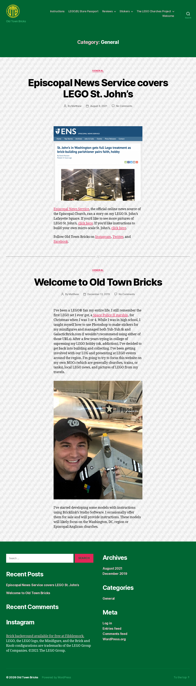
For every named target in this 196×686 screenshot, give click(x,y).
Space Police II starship (110, 315)
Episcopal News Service (71, 209)
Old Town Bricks (27, 677)
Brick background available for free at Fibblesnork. (45, 636)
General (98, 70)
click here (85, 223)
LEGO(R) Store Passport (83, 11)
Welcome (168, 15)
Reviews (107, 11)
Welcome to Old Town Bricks (98, 282)
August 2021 (112, 568)
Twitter (118, 237)
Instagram (103, 237)
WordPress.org (114, 639)
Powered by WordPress (56, 677)
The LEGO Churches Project (154, 11)
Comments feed (115, 634)
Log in (107, 623)
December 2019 (115, 574)
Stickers (125, 11)
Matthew (76, 106)
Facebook (61, 242)
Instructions (57, 11)
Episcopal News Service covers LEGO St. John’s (98, 88)
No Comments (124, 106)
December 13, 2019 (98, 294)
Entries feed (112, 628)
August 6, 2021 (98, 106)
